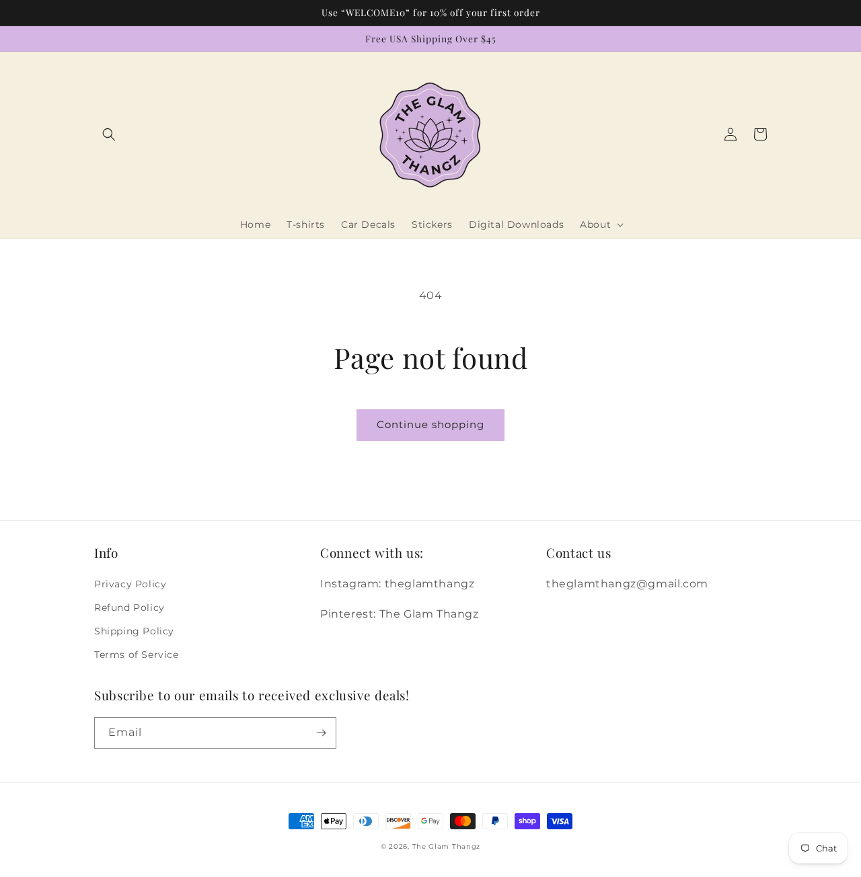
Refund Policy (129, 607)
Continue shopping (430, 424)
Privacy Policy (130, 584)
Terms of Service (136, 655)
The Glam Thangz (446, 846)
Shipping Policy (134, 631)
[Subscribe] (321, 733)
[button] (109, 134)
